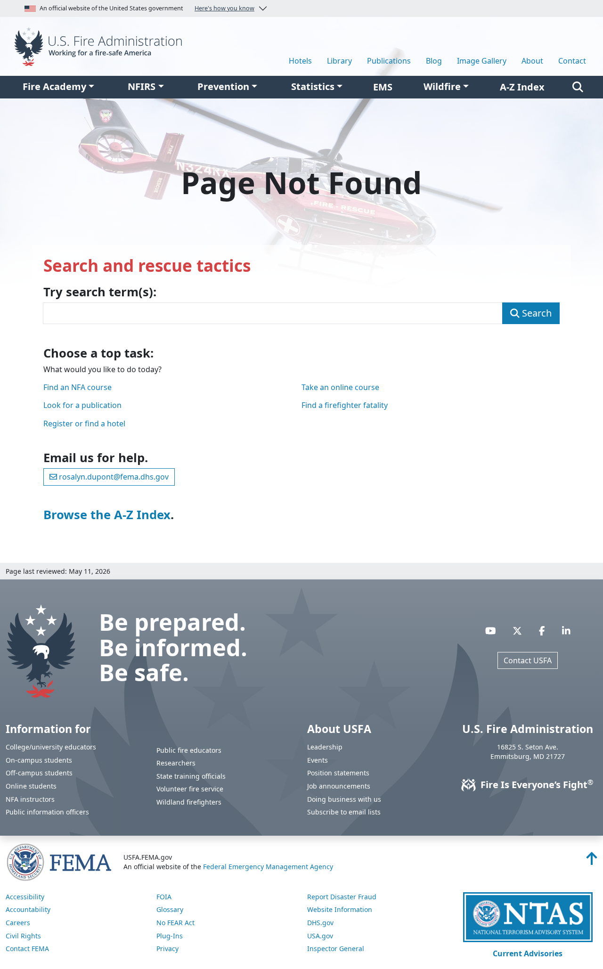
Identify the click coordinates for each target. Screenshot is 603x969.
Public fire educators (188, 750)
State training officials (191, 776)
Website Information (339, 909)
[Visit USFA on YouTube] (490, 631)
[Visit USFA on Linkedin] (566, 631)
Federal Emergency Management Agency (268, 866)
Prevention (223, 86)
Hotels (300, 61)
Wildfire (442, 86)
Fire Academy (54, 86)
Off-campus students (39, 772)
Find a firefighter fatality (345, 405)
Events (317, 760)
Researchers (176, 762)
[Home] (101, 46)
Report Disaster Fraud (341, 896)
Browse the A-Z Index (107, 514)
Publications (389, 61)
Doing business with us (344, 799)
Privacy (167, 948)
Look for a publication (82, 405)
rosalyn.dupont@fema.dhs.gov (113, 477)
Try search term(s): (99, 292)
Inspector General (335, 948)
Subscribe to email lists (344, 811)
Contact (572, 61)
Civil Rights (23, 935)
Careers (18, 922)
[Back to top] (591, 861)
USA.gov (320, 935)
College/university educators (51, 746)
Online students (31, 786)
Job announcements (338, 786)
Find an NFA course (77, 387)
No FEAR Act (175, 922)
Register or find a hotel (84, 423)
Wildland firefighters (188, 802)
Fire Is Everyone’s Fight (535, 784)
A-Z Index (522, 87)
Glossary (169, 909)
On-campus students (39, 760)
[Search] (577, 87)
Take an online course (340, 387)
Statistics (312, 86)
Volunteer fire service (189, 788)
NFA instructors (30, 799)
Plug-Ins (169, 935)
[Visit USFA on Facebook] (542, 631)
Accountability (28, 909)
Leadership (324, 746)
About (532, 61)
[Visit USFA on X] (517, 631)
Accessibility (25, 896)
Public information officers (47, 811)
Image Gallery (481, 61)
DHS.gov (320, 922)
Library (339, 61)
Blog (434, 61)
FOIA (163, 896)
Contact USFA (528, 660)
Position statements (338, 772)
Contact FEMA (27, 948)
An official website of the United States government (147, 8)
